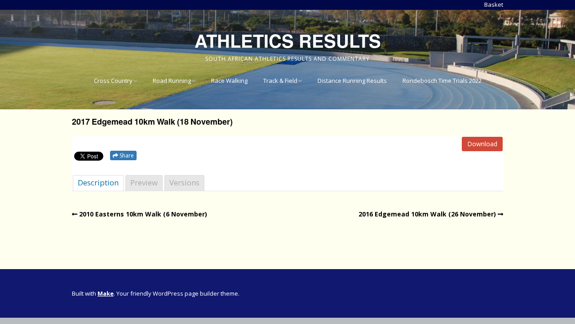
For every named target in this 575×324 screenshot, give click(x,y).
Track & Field (280, 80)
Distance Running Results (352, 80)
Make (105, 293)
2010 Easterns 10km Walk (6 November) (143, 214)
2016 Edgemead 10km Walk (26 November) (427, 214)
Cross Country (113, 80)
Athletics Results (288, 40)
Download (482, 144)
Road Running (172, 80)
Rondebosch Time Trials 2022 (442, 80)
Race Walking (229, 80)
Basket (493, 4)
